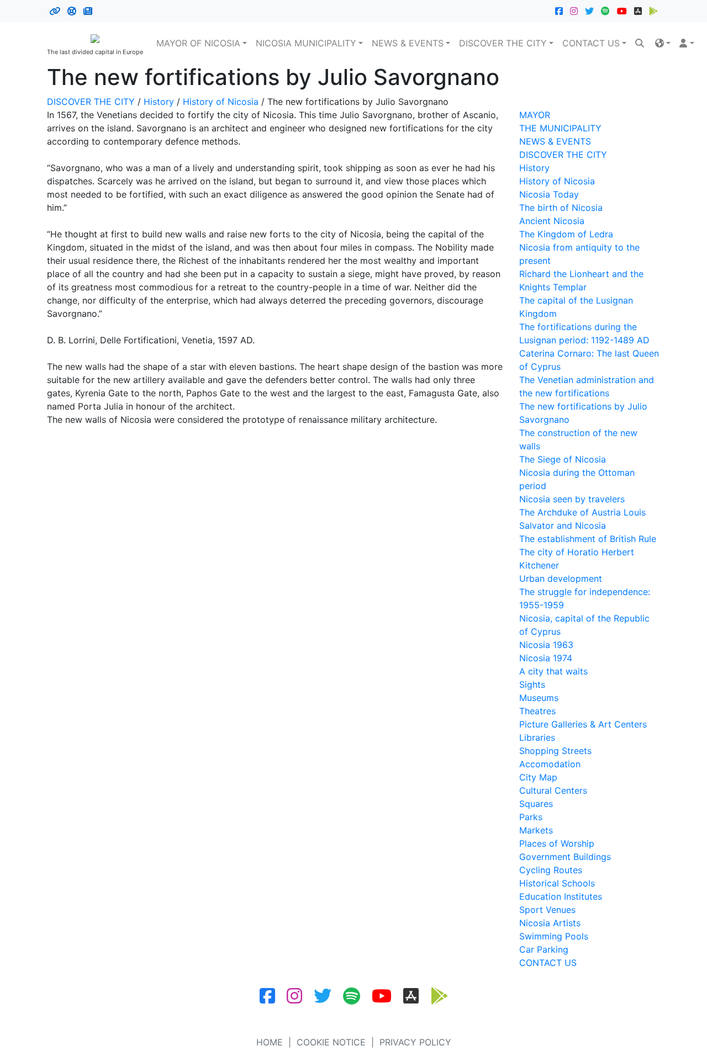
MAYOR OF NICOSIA (198, 43)
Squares (536, 803)
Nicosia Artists (550, 922)
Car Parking (543, 949)
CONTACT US (591, 43)
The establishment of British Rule (587, 538)
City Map (538, 777)
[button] (663, 43)
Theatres (537, 710)
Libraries (537, 737)
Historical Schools (557, 883)
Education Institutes (560, 896)
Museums (538, 697)
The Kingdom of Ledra (566, 234)
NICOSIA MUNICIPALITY (306, 43)
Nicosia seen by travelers (572, 499)
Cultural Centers (553, 790)
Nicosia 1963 (546, 644)
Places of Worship (556, 843)
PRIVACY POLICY (415, 1042)
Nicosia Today (549, 194)
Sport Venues (547, 909)
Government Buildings (565, 856)
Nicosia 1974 (545, 657)
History (159, 101)
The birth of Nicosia (561, 207)
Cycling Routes (550, 869)
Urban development (560, 578)
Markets (536, 830)
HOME (269, 1042)
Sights (532, 684)
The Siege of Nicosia (562, 459)
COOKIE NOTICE (331, 1042)
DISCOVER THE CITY (503, 43)
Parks (530, 816)
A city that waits (553, 671)
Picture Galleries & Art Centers (583, 724)
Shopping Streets (555, 750)
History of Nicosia (220, 101)
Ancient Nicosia (551, 220)
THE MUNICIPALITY (560, 128)
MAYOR (534, 114)
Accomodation (550, 763)
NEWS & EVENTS (408, 43)
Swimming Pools (553, 936)
